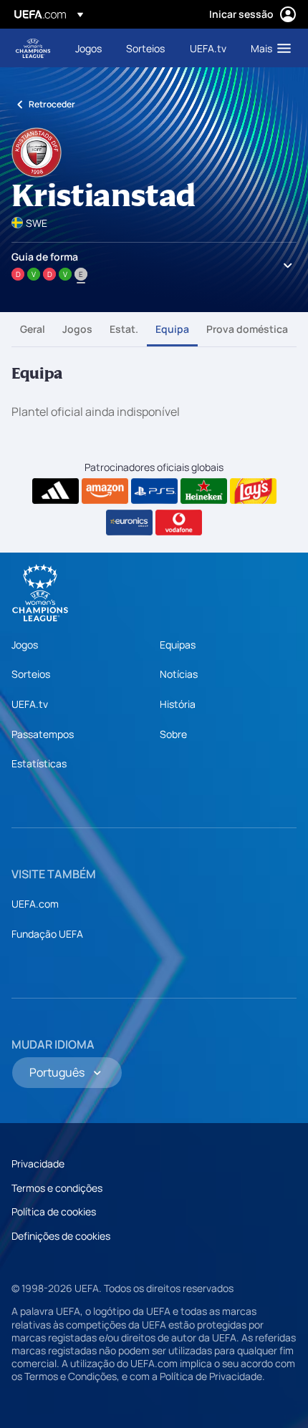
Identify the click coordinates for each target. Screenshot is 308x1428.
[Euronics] (129, 522)
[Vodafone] (178, 522)
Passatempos (42, 734)
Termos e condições (56, 1188)
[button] (267, 48)
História (178, 704)
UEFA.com (35, 903)
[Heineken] (204, 491)
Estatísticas (39, 763)
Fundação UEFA (47, 934)
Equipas (178, 644)
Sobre (173, 734)
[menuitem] (88, 48)
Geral (32, 329)
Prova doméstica (247, 329)
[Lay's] (253, 491)
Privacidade (37, 1163)
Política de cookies (53, 1211)
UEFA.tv (29, 704)
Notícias (179, 674)
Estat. (124, 329)
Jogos (77, 329)
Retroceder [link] (52, 104)
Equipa (172, 329)
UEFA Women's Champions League (32, 48)
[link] (88, 48)
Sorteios (30, 674)
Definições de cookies (60, 1236)
